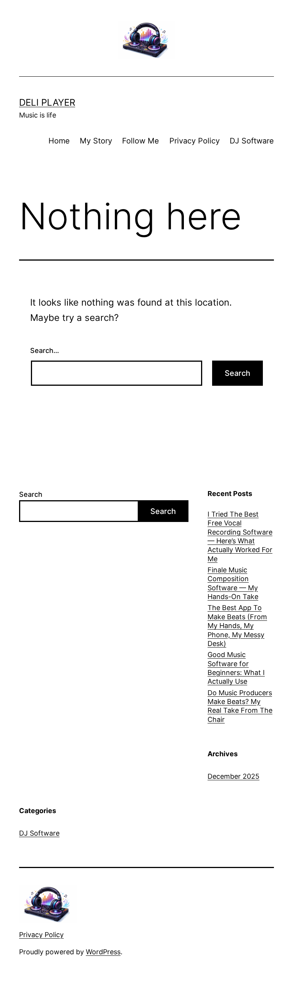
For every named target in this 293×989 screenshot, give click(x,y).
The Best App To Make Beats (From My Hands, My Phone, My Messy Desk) (237, 626)
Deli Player (47, 102)
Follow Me (140, 140)
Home (59, 140)
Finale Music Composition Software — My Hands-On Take (233, 583)
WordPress (103, 952)
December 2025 (233, 776)
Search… (44, 350)
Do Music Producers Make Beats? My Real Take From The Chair (240, 706)
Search (30, 494)
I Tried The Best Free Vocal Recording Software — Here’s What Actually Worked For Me (240, 536)
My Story (96, 140)
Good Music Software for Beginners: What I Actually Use (236, 668)
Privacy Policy (194, 140)
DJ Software (252, 140)
